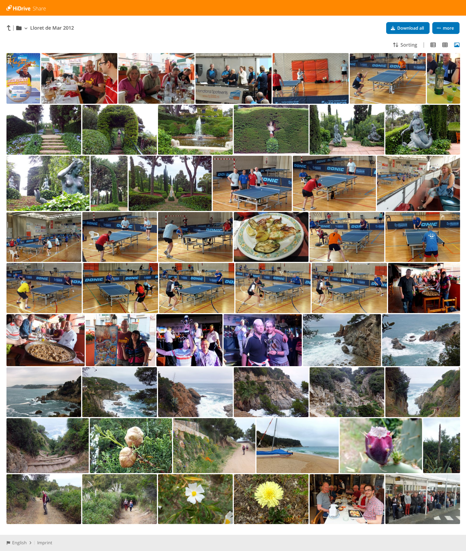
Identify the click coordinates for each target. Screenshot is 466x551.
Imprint (44, 543)
